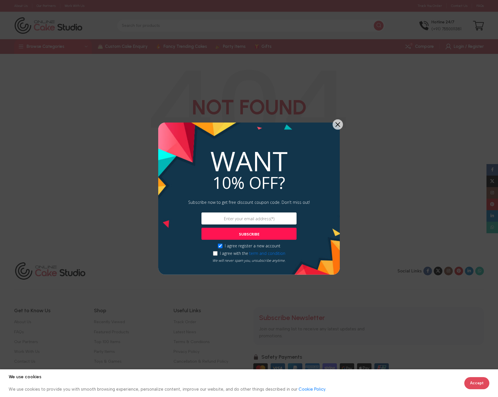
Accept (477, 383)
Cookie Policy (312, 389)
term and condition (267, 253)
